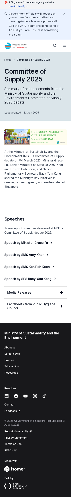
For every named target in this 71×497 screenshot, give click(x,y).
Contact (9, 404)
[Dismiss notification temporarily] (64, 13)
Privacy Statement (15, 437)
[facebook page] (16, 396)
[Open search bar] (55, 45)
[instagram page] (35, 396)
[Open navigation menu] (64, 45)
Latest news (12, 353)
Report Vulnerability (16, 431)
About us (9, 347)
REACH (8, 450)
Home (7, 59)
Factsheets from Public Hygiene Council (31, 306)
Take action (11, 366)
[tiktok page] (44, 396)
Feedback (10, 411)
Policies (9, 360)
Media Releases (19, 292)
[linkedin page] (6, 396)
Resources (11, 372)
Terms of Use (13, 444)
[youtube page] (25, 396)
